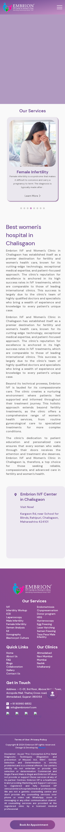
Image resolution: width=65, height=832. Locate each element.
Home (9, 653)
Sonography (13, 634)
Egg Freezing (44, 624)
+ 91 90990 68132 (21, 703)
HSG (39, 617)
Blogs (9, 663)
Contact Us (13, 673)
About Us (12, 656)
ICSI (8, 613)
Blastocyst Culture (17, 638)
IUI (7, 631)
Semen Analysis (15, 627)
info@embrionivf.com (23, 707)
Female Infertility (16, 624)
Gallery (10, 670)
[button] (21, 208)
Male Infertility (14, 620)
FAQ (8, 660)
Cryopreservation (47, 610)
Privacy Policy (39, 739)
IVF (8, 607)
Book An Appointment (33, 824)
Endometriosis (45, 607)
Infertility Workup (16, 610)
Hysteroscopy (45, 620)
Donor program (46, 613)
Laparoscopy (14, 617)
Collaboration (14, 666)
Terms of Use (21, 739)
